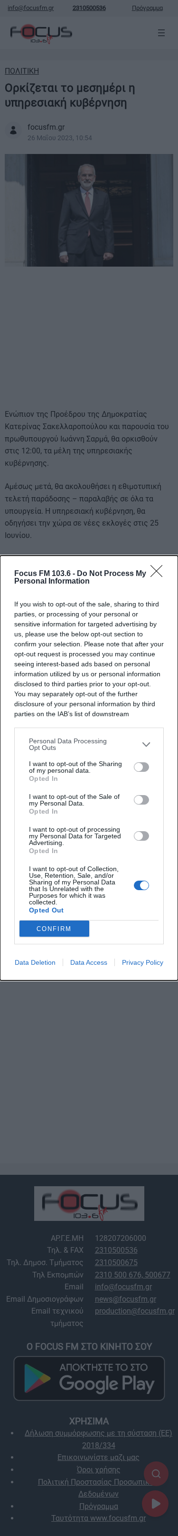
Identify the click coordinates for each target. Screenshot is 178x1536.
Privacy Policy (142, 962)
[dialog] (89, 768)
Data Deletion (35, 962)
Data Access (88, 962)
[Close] (159, 574)
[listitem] (89, 744)
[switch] (141, 767)
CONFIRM (54, 928)
